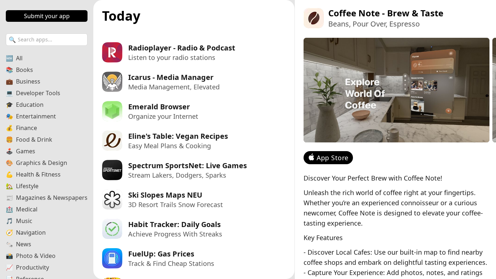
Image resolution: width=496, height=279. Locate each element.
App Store (333, 157)
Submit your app (47, 16)
